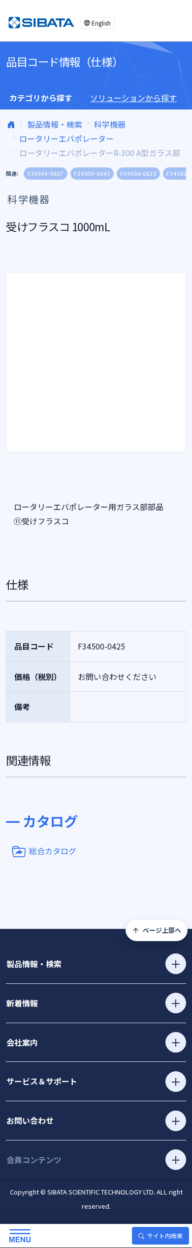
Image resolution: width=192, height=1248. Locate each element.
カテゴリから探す (40, 98)
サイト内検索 (165, 1235)
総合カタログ (52, 850)
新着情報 (22, 1003)
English (101, 23)
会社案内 (22, 1042)
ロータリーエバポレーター (66, 138)
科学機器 (110, 124)
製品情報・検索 (54, 124)
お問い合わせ (30, 1120)
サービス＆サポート (41, 1081)
